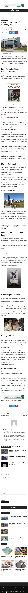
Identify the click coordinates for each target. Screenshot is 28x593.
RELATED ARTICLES (6, 446)
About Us (22, 587)
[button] (26, 10)
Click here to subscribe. (13, 390)
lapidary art (7, 400)
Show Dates (9, 587)
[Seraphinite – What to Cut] (7, 551)
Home (2, 18)
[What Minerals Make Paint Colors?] (21, 551)
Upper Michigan (22, 121)
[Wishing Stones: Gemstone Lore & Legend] (21, 564)
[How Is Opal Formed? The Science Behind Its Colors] (4, 451)
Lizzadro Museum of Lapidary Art (17, 400)
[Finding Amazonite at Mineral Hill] (4, 531)
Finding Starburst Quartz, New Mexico (17, 523)
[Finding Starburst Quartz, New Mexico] (4, 525)
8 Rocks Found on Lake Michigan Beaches (18, 516)
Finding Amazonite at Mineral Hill (16, 530)
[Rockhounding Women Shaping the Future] (4, 538)
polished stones (12, 127)
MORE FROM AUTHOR (16, 446)
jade (8, 134)
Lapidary (6, 18)
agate (12, 126)
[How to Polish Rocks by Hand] (7, 564)
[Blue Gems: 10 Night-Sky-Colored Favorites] (4, 458)
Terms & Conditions (19, 589)
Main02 (6, 20)
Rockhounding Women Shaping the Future (18, 537)
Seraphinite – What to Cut (6, 556)
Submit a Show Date (15, 587)
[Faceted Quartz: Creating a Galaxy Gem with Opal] (4, 464)
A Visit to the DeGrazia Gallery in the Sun (6, 414)
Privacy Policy (12, 589)
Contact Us (7, 589)
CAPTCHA (3, 500)
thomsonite (21, 126)
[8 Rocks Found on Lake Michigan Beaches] (4, 518)
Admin (3, 29)
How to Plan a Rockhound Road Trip (21, 414)
